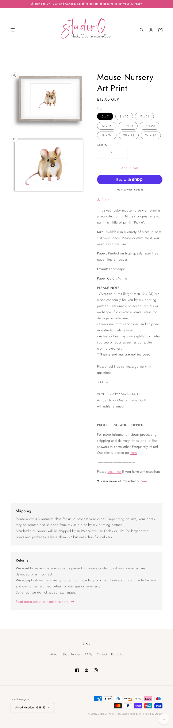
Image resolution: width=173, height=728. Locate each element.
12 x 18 (128, 126)
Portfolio (117, 654)
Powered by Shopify (152, 713)
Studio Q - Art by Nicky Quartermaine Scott (119, 713)
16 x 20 (149, 126)
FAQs (88, 654)
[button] (12, 30)
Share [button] (105, 199)
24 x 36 (150, 135)
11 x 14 (144, 116)
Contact (102, 654)
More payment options (130, 190)
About (54, 654)
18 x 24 (106, 135)
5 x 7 (105, 116)
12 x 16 (106, 126)
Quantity (102, 145)
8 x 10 (124, 116)
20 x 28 (128, 135)
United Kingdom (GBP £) (30, 707)
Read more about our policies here (42, 601)
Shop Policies (72, 654)
